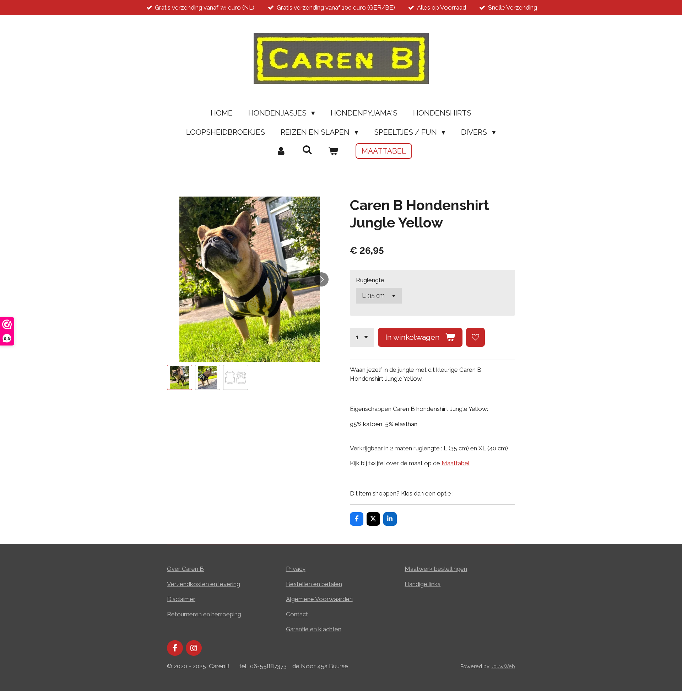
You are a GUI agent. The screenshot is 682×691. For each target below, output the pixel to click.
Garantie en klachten (313, 629)
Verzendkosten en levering (203, 584)
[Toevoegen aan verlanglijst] (475, 337)
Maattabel (456, 463)
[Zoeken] (307, 149)
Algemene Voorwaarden (319, 598)
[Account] (281, 151)
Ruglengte (370, 280)
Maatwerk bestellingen (436, 568)
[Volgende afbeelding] (321, 279)
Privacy (295, 568)
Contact (297, 614)
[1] (362, 337)
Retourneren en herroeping (204, 614)
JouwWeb (503, 666)
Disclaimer (181, 598)
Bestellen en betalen (314, 584)
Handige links (422, 584)
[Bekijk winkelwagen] (333, 151)
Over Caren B (185, 568)
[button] (179, 377)
